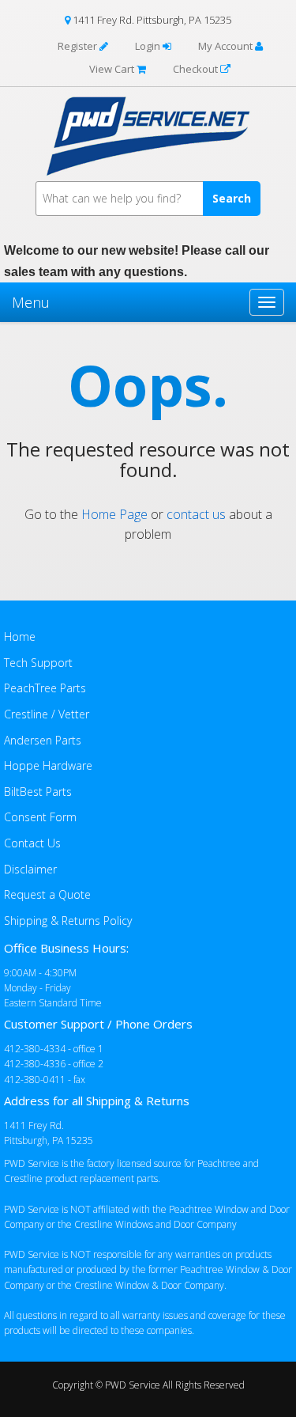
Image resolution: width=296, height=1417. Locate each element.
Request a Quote (47, 894)
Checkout (196, 69)
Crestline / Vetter (46, 714)
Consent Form (40, 816)
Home (20, 636)
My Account (226, 46)
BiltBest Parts (38, 791)
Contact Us (32, 843)
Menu (31, 302)
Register (78, 46)
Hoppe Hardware (48, 765)
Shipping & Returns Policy (68, 920)
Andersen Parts (42, 740)
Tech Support (38, 662)
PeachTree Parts (45, 687)
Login (149, 46)
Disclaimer (30, 869)
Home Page (114, 514)
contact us (196, 514)
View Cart (113, 69)
